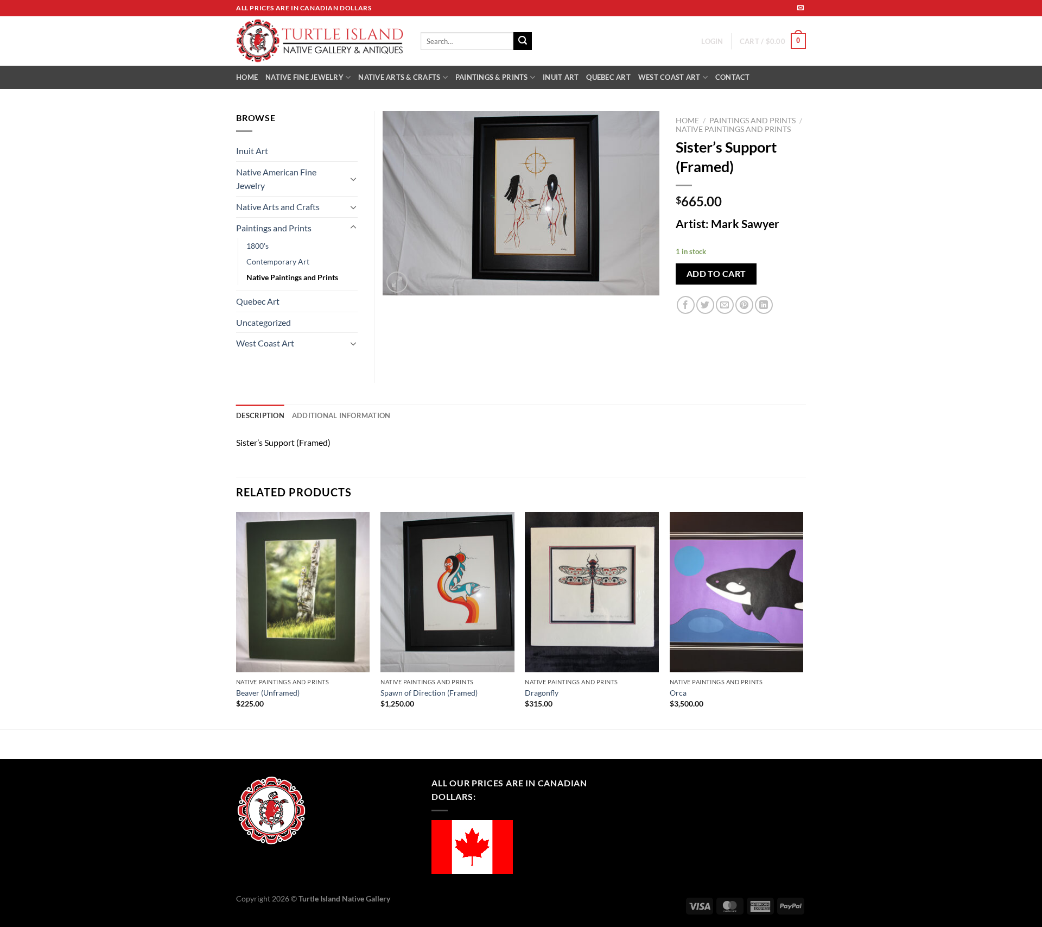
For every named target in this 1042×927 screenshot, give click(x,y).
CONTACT (732, 77)
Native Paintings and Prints (733, 129)
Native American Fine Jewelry (276, 179)
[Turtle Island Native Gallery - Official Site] (320, 41)
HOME (247, 77)
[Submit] (522, 41)
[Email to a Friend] (725, 305)
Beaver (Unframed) (268, 692)
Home (687, 120)
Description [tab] (260, 415)
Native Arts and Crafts (278, 206)
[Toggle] (353, 178)
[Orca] (737, 592)
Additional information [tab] (341, 415)
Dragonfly (541, 692)
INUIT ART (561, 77)
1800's (257, 245)
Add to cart (716, 274)
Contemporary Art (277, 261)
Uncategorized (263, 322)
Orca (678, 692)
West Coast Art (265, 343)
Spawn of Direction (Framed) (429, 692)
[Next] (803, 619)
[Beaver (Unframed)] (303, 592)
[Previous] (236, 619)
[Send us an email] (800, 8)
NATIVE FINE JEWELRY (304, 77)
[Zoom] (397, 282)
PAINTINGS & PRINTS (491, 77)
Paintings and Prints (752, 120)
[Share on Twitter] (705, 305)
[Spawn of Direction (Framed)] (447, 592)
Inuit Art (252, 151)
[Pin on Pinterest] (744, 305)
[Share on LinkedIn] (764, 305)
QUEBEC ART (608, 77)
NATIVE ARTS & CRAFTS (399, 77)
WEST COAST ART (669, 77)
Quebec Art (257, 301)
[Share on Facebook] (686, 305)
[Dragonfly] (592, 592)
